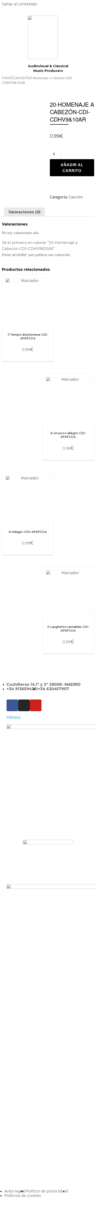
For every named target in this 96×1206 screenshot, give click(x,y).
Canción (19, 78)
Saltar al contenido (19, 4)
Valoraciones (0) (24, 212)
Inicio (6, 78)
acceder (19, 255)
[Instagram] (24, 705)
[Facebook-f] (12, 705)
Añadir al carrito (72, 168)
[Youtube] (35, 705)
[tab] (24, 212)
